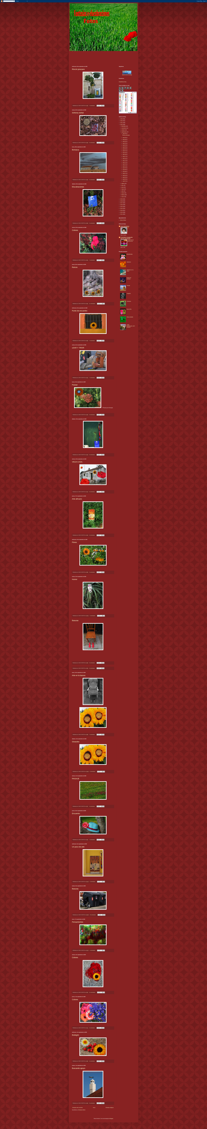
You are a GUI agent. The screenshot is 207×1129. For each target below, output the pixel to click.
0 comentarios (92, 668)
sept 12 (124, 164)
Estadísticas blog (122, 81)
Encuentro (76, 813)
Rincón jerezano (78, 69)
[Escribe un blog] (99, 105)
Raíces (74, 267)
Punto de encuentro (79, 311)
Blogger (111, 1118)
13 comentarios (92, 992)
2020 (121, 124)
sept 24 (124, 145)
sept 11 (124, 166)
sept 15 (124, 160)
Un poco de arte (78, 847)
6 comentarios (92, 179)
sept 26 (124, 141)
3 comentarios (92, 615)
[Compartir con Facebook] (102, 105)
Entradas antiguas (110, 1107)
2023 (121, 118)
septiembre (124, 132)
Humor (74, 579)
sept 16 (124, 158)
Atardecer (129, 262)
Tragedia (129, 293)
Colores (75, 230)
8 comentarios (92, 1103)
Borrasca (75, 150)
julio (122, 185)
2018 (121, 201)
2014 (121, 208)
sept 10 (124, 167)
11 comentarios (92, 303)
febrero (123, 194)
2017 (121, 202)
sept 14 (124, 162)
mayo (122, 189)
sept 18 (124, 154)
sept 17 (124, 156)
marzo (122, 192)
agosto (123, 183)
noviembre (123, 128)
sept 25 (124, 143)
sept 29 (124, 137)
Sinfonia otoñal (78, 113)
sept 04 (124, 175)
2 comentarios (92, 881)
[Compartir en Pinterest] (103, 105)
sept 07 (124, 173)
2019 (121, 199)
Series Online (123, 220)
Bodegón (75, 1035)
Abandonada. (130, 254)
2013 (121, 210)
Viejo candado (130, 317)
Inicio (94, 1107)
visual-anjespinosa (125, 226)
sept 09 (124, 169)
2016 (121, 204)
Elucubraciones (78, 187)
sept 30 (124, 133)
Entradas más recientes (77, 1107)
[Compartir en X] (100, 105)
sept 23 (124, 147)
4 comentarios (92, 806)
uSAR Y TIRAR (78, 348)
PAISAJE (75, 779)
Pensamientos (77, 922)
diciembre (123, 126)
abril (122, 191)
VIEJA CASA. (77, 462)
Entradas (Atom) (81, 1109)
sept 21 (124, 150)
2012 (121, 212)
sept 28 (124, 139)
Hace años (129, 309)
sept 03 (124, 177)
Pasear (75, 385)
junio (122, 187)
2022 (121, 120)
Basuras (75, 620)
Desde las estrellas (129, 278)
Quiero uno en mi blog (127, 74)
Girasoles (75, 742)
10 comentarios (93, 914)
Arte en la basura (78, 675)
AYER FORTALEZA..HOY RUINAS (131, 326)
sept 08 (124, 171)
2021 (121, 122)
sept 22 (124, 148)
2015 (121, 206)
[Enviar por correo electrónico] (97, 105)
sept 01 (124, 181)
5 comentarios (92, 223)
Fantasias (129, 301)
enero (122, 196)
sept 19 (124, 152)
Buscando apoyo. (79, 1068)
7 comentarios (92, 105)
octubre (123, 130)
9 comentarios (92, 142)
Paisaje (128, 285)
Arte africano (77, 499)
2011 (121, 214)
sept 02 (124, 179)
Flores (74, 542)
